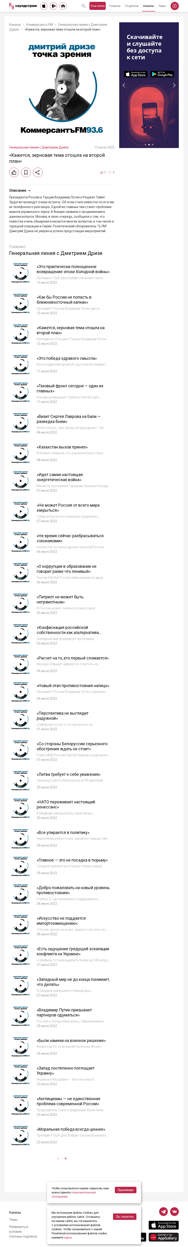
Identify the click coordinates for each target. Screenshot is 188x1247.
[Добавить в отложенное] (26, 172)
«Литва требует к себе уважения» (68, 774)
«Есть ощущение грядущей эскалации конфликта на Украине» (73, 951)
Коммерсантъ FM (39, 24)
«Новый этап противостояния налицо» (73, 685)
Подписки (132, 6)
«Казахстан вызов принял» (62, 447)
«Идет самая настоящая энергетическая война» (60, 477)
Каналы (148, 6)
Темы (162, 6)
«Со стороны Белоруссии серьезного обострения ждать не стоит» (72, 746)
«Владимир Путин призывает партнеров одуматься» (64, 1012)
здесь (68, 1237)
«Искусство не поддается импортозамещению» (61, 921)
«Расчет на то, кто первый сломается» (73, 658)
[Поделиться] (38, 172)
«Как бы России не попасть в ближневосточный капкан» (64, 300)
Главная (114, 6)
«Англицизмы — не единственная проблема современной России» (68, 1101)
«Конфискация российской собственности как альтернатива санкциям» (68, 632)
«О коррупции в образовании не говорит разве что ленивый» (67, 569)
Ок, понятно (125, 1216)
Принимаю (126, 1190)
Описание (17, 190)
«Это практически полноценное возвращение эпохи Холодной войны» (73, 269)
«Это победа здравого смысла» (67, 358)
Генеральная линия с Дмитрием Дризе (39, 147)
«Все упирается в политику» (63, 832)
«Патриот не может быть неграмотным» (60, 599)
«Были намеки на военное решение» (71, 1040)
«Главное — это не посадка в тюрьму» (72, 860)
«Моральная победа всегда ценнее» (71, 1129)
